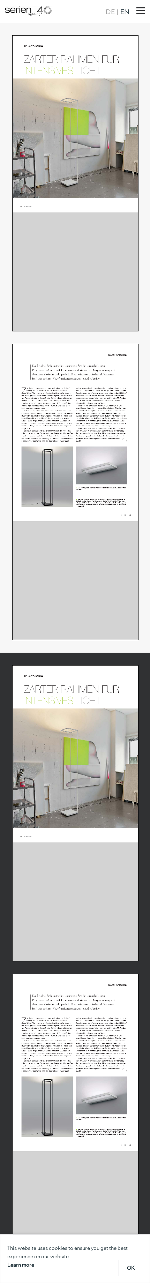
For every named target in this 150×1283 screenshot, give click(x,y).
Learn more (20, 1265)
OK (131, 1268)
